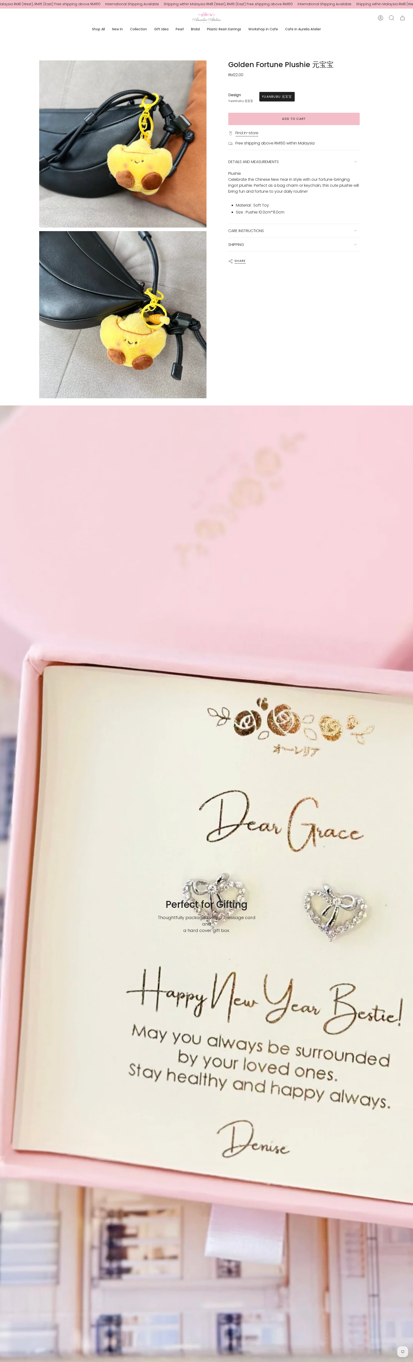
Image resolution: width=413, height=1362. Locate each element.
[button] (98, 29)
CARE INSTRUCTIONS (246, 231)
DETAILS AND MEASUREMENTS (253, 162)
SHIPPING (236, 244)
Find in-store (246, 133)
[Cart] (402, 18)
